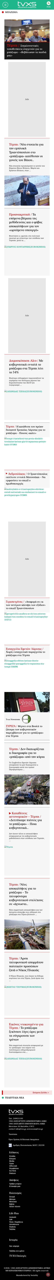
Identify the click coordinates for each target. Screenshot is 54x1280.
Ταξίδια (12, 1229)
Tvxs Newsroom (13, 719)
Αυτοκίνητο (14, 1224)
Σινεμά (12, 1197)
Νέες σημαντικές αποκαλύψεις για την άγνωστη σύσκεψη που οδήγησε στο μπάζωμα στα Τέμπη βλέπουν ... (25, 912)
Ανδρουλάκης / (18, 474)
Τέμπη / (14, 144)
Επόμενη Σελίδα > (41, 1093)
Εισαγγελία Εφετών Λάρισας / (24, 649)
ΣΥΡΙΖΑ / (12, 726)
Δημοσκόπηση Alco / (24, 360)
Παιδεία (12, 1227)
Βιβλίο (11, 1204)
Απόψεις (14, 1180)
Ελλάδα (12, 1156)
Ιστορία (13, 1240)
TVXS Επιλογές (17, 1256)
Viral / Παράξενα (16, 1222)
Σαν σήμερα (14, 1246)
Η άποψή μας (14, 1186)
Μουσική (13, 1202)
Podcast (12, 1173)
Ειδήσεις (14, 1152)
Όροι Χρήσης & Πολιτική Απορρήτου (24, 1139)
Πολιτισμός (15, 1193)
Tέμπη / (13, 45)
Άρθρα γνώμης (15, 1184)
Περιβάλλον (14, 1168)
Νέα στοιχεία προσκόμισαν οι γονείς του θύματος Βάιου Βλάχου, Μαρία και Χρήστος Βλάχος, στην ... (27, 168)
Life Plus (14, 1213)
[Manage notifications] (48, 1275)
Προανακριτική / (20, 214)
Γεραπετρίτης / (15, 601)
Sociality (34, 1275)
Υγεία (11, 1164)
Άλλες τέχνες (14, 1206)
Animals (12, 1217)
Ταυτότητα (13, 1134)
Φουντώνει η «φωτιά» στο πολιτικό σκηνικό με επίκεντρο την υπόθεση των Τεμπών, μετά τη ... (26, 238)
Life (10, 1219)
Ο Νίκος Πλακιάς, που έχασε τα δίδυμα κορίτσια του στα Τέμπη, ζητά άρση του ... (26, 978)
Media (11, 1161)
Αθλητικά (13, 1166)
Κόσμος (12, 1159)
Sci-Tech (12, 1171)
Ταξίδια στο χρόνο (16, 1251)
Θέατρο (12, 1199)
